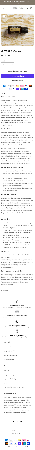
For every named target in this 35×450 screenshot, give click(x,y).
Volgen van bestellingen (11, 379)
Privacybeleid (7, 347)
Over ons (6, 370)
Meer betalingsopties (17, 80)
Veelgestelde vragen (9, 375)
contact (6, 383)
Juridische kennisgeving (10, 355)
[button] (4, 8)
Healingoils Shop (15, 446)
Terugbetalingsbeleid (10, 351)
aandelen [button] (6, 290)
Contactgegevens (9, 359)
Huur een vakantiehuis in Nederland (14, 387)
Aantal (3, 61)
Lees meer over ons (16, 415)
